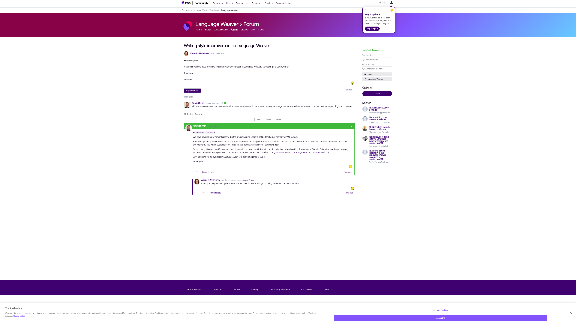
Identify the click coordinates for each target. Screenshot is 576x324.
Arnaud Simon (199, 103)
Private (268, 3)
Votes (268, 119)
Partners (256, 3)
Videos (244, 29)
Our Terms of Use (194, 289)
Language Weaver (229, 10)
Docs (261, 29)
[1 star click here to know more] (352, 83)
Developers (241, 3)
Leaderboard (221, 29)
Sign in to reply (192, 90)
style (370, 74)
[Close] (571, 313)
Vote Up (194, 172)
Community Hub (283, 3)
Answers (199, 114)
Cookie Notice (307, 289)
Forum (251, 23)
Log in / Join (372, 28)
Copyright (217, 289)
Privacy (236, 289)
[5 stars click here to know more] (352, 188)
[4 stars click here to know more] (350, 166)
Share (377, 93)
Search (385, 2)
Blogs (208, 29)
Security (254, 289)
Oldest (258, 119)
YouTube (329, 289)
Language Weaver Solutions (206, 10)
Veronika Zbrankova (199, 53)
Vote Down (198, 172)
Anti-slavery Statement (279, 289)
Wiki (253, 29)
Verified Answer (372, 50)
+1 (352, 126)
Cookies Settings (441, 310)
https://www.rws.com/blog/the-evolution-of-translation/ (302, 152)
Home (199, 29)
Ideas (228, 3)
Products (217, 3)
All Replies (188, 114)
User (391, 2)
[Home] (195, 3)
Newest (279, 119)
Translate (348, 89)
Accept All (440, 317)
